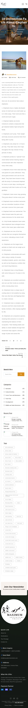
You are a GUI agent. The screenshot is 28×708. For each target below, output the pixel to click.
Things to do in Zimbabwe (11, 526)
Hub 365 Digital (19, 702)
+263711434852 (15, 651)
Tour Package (5, 639)
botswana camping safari (11, 467)
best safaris (8, 464)
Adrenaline (8, 388)
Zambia (18, 560)
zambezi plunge (8, 560)
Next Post (20, 353)
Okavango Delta (8, 502)
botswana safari (8, 471)
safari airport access (10, 509)
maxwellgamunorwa (11, 74)
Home (2, 31)
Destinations (4, 636)
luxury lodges (8, 499)
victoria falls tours (9, 543)
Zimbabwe (7, 564)
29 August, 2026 (15, 417)
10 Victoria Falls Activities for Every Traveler (17, 434)
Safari (18, 502)
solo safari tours (9, 523)
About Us (3, 633)
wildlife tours (8, 557)
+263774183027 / (6, 651)
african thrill (8, 457)
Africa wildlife (19, 461)
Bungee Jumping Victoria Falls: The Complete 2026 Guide (18, 420)
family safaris (8, 488)
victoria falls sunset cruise (11, 540)
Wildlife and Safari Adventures (13, 405)
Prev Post (7, 346)
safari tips (19, 516)
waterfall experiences (10, 547)
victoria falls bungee (9, 537)
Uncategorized (9, 401)
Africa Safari (18, 457)
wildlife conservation (9, 550)
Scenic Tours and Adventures (13, 395)
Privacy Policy (8, 705)
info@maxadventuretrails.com (9, 658)
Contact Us (4, 642)
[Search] (21, 374)
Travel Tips (8, 398)
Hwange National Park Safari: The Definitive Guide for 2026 (18, 427)
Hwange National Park (10, 491)
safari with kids (8, 519)
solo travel (19, 523)
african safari (8, 450)
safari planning (8, 516)
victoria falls (8, 530)
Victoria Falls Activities (10, 533)
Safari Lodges (8, 513)
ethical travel (18, 481)
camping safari (8, 474)
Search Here (8, 369)
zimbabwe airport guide (10, 567)
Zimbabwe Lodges (9, 571)
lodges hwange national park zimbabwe (11, 496)
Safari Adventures (9, 506)
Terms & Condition (18, 705)
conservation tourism (10, 478)
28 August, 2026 (15, 424)
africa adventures (9, 447)
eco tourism (8, 481)
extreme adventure (9, 484)
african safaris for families (11, 454)
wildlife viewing (19, 557)
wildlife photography (9, 554)
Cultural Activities (10, 391)
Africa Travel (8, 461)
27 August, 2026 (15, 432)
